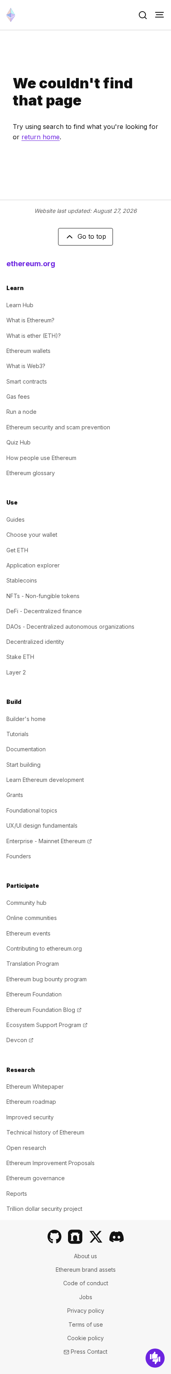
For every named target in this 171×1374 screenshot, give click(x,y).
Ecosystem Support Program (46, 1024)
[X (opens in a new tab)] (96, 1237)
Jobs (85, 1297)
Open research (26, 1147)
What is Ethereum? (30, 320)
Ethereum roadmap (31, 1101)
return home (40, 137)
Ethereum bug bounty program (46, 979)
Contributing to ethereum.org (44, 948)
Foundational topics (31, 810)
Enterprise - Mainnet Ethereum (49, 841)
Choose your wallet (31, 534)
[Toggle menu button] (159, 15)
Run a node (21, 411)
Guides (15, 519)
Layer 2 (16, 672)
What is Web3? (25, 366)
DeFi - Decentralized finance (44, 611)
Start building (23, 764)
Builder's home (26, 718)
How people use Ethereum (41, 457)
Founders (18, 856)
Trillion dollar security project (44, 1208)
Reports (16, 1193)
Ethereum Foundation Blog (44, 1009)
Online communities (31, 917)
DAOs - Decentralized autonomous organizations (70, 626)
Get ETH (17, 550)
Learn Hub (19, 305)
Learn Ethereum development (45, 779)
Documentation (26, 749)
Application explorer (33, 565)
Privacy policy (85, 1310)
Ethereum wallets (28, 350)
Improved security (30, 1117)
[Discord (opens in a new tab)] (116, 1237)
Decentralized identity (35, 641)
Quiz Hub (18, 442)
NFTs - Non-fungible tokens (43, 595)
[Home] (10, 15)
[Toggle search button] (142, 15)
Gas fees (18, 396)
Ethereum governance (35, 1178)
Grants (14, 794)
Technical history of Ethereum (45, 1132)
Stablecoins (21, 580)
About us (85, 1256)
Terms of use (85, 1324)
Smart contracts (26, 381)
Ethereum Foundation (34, 994)
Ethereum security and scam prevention (58, 427)
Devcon (19, 1040)
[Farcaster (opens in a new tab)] (75, 1237)
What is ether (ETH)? (33, 335)
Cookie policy (85, 1338)
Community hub (26, 902)
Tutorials (17, 734)
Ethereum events (28, 933)
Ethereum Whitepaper (35, 1086)
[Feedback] (155, 1358)
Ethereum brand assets (86, 1269)
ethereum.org (30, 263)
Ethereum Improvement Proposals (50, 1163)
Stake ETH (20, 656)
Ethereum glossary (30, 473)
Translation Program (32, 963)
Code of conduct (85, 1283)
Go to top (92, 236)
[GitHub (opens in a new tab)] (54, 1237)
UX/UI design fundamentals (42, 825)
